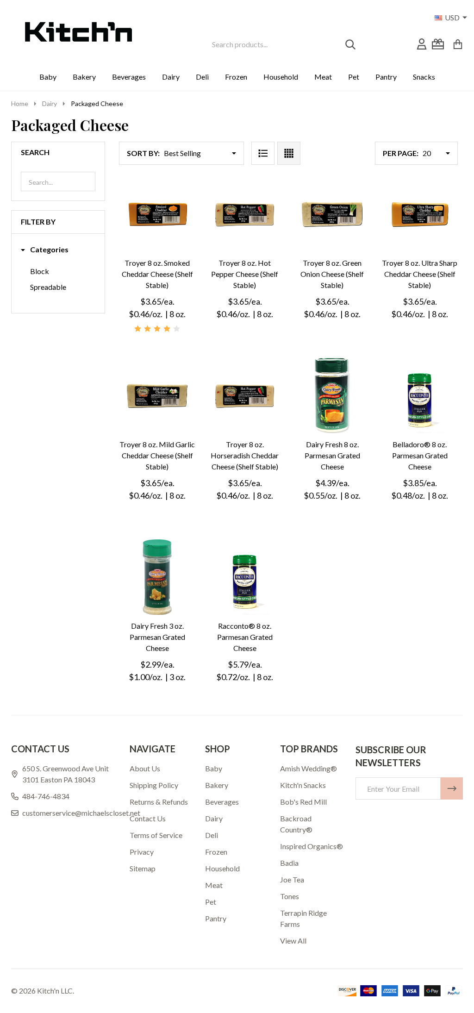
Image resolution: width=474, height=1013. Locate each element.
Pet (353, 76)
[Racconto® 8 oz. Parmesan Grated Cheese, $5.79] (244, 577)
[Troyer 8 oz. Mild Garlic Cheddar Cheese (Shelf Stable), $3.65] (157, 395)
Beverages (129, 76)
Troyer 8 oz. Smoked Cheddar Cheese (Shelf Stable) (157, 273)
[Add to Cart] (144, 261)
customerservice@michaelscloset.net (81, 812)
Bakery (84, 76)
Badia (289, 862)
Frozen (236, 76)
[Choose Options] (319, 442)
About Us (145, 768)
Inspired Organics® (311, 846)
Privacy (142, 851)
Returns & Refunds (159, 801)
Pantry (386, 76)
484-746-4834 (45, 796)
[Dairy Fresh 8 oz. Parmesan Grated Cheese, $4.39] (332, 395)
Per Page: (400, 153)
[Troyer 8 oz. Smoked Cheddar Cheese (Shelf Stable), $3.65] (157, 214)
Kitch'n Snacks (303, 785)
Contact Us (148, 818)
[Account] (421, 44)
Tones (289, 896)
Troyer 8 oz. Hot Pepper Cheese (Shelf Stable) (244, 273)
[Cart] (458, 44)
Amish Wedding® (308, 768)
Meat (323, 76)
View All (293, 940)
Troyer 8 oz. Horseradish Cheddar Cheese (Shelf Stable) (245, 455)
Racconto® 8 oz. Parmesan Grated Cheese (245, 636)
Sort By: (143, 153)
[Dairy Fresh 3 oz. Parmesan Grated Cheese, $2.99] (157, 577)
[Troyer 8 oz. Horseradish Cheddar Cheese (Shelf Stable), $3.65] (244, 395)
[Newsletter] (452, 788)
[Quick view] (189, 261)
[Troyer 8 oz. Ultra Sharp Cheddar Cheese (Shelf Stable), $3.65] (419, 214)
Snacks (424, 76)
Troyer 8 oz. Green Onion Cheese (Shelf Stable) (332, 273)
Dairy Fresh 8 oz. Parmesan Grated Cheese (332, 455)
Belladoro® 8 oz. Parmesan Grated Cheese (420, 455)
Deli (202, 76)
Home (19, 103)
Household (280, 76)
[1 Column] (262, 153)
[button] (45, 249)
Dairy (171, 76)
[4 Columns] (288, 153)
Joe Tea (292, 879)
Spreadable (48, 286)
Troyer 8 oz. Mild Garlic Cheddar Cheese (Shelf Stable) (157, 455)
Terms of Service (156, 835)
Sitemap (143, 868)
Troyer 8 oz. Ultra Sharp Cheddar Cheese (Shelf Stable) (419, 273)
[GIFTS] (438, 44)
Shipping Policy (154, 785)
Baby (47, 76)
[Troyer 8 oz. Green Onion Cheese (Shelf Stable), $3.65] (332, 214)
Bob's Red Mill (303, 801)
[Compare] (166, 261)
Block (39, 271)
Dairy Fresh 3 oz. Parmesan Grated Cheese (157, 636)
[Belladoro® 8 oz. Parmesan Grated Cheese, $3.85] (419, 395)
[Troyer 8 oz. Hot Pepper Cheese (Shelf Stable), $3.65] (244, 214)
